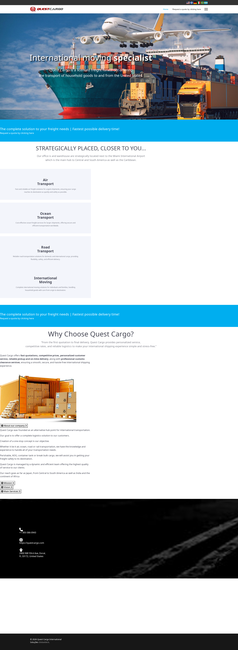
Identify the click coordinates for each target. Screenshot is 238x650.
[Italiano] (199, 2)
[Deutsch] (195, 2)
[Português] (202, 2)
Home (165, 9)
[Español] (206, 2)
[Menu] (206, 9)
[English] (188, 2)
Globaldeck (44, 642)
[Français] (192, 2)
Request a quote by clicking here (186, 9)
